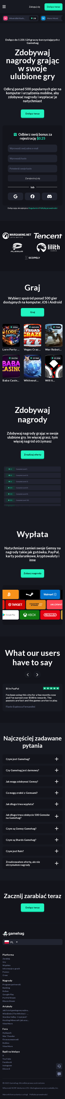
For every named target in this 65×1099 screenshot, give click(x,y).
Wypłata (6, 965)
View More (7, 1023)
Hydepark (7, 1033)
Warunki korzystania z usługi (15, 1094)
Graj (32, 312)
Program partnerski (11, 984)
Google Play (8, 994)
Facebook (7, 1062)
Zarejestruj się (32, 178)
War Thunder (8, 1036)
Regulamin (33, 208)
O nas (5, 975)
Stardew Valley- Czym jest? (14, 1017)
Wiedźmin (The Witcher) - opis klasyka (15, 1013)
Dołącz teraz (53, 6)
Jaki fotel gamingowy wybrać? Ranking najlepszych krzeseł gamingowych (15, 1010)
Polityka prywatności (39, 1094)
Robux (5, 991)
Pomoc (5, 972)
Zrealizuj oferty (32, 454)
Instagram (7, 1065)
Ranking (6, 988)
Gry (4, 962)
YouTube (6, 1059)
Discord (6, 1069)
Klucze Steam (8, 1001)
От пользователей (10, 1039)
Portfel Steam (9, 997)
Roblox (5, 1043)
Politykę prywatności (48, 208)
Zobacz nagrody (32, 573)
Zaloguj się (34, 6)
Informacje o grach (11, 968)
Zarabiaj (6, 958)
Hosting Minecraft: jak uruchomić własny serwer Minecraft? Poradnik (15, 1020)
